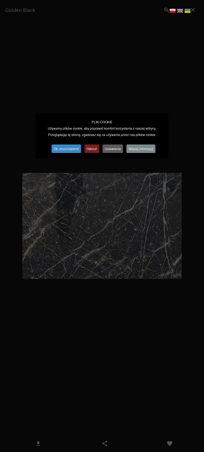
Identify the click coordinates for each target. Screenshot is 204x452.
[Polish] (172, 12)
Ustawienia (113, 148)
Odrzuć (92, 148)
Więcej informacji (141, 148)
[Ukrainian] (187, 12)
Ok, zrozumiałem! (66, 148)
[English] (180, 12)
